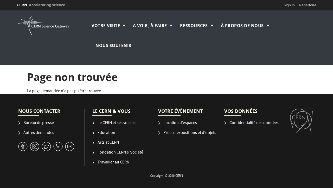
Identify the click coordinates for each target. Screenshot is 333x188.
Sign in (289, 5)
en (327, 82)
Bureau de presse (38, 123)
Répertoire (307, 5)
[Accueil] (53, 26)
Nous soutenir (113, 45)
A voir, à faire (150, 25)
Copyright (157, 176)
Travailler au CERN (113, 163)
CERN (41, 4)
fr (327, 88)
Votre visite (106, 25)
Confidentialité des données (254, 123)
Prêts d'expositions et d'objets (189, 133)
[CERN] (302, 121)
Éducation (106, 133)
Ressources (194, 25)
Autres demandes (38, 133)
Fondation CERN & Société (120, 153)
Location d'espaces (180, 123)
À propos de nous (242, 25)
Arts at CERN (108, 143)
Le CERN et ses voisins (117, 123)
